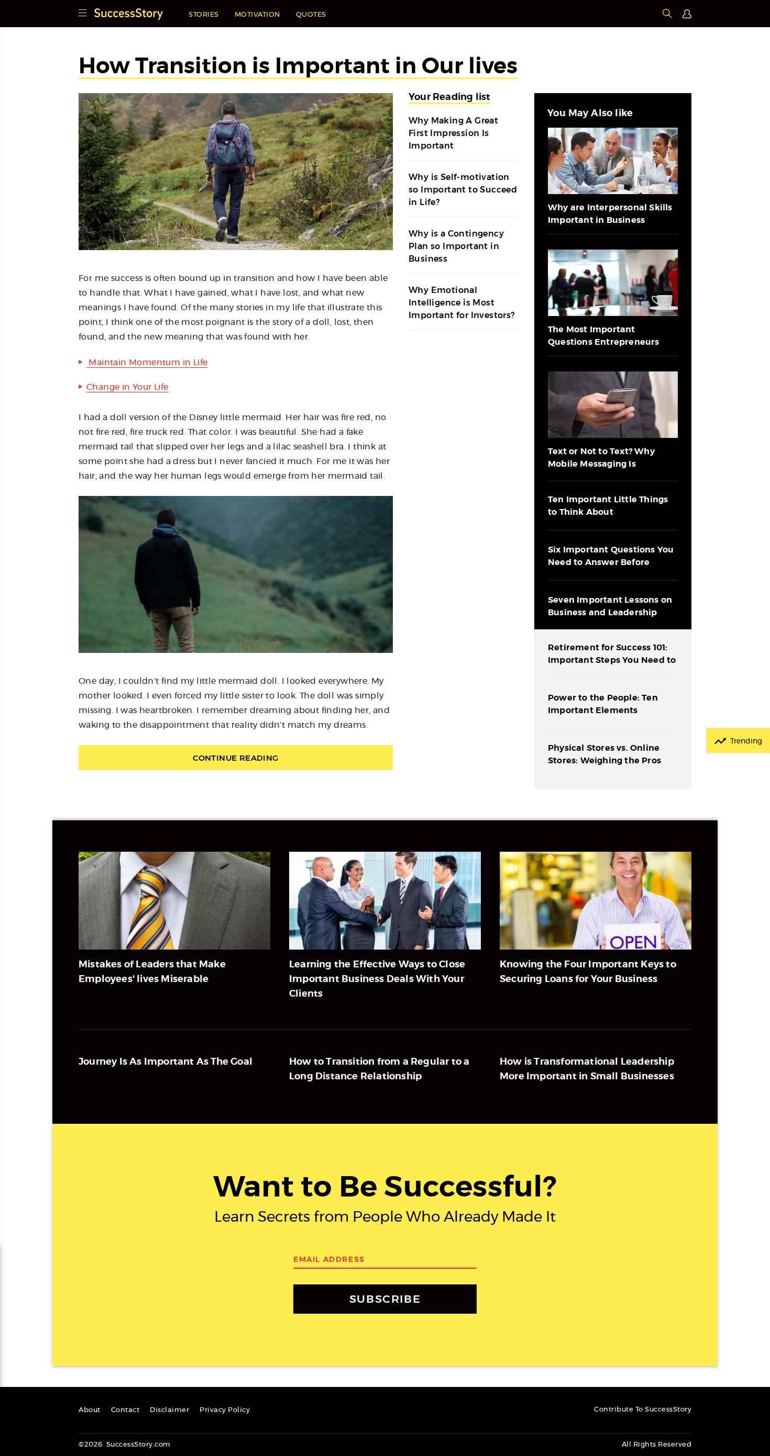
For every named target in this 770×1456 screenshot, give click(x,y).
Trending (746, 741)
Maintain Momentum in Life (146, 362)
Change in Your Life (127, 387)
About (90, 1410)
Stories (204, 15)
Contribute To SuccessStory (642, 1409)
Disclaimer (169, 1410)
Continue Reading (235, 758)
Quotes (311, 15)
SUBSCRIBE (385, 1298)
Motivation (257, 15)
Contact (125, 1410)
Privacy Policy (225, 1410)
